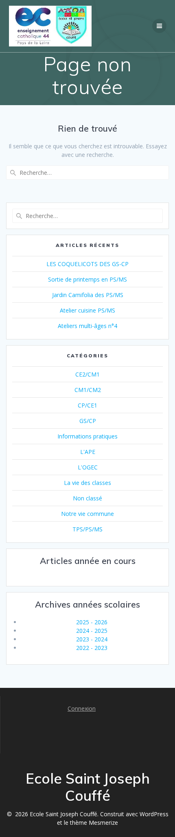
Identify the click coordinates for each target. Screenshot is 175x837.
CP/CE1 (87, 405)
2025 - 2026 (91, 622)
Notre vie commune (87, 514)
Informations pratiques (87, 436)
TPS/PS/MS (87, 529)
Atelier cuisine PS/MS (87, 310)
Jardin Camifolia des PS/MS (87, 295)
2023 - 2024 (91, 639)
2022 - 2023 (91, 648)
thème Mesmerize (94, 822)
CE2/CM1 (87, 374)
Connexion (82, 708)
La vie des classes (87, 483)
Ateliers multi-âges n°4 (87, 326)
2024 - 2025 (91, 630)
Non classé (87, 498)
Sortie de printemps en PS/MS (87, 279)
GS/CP (87, 421)
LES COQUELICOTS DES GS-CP (87, 264)
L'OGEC (88, 467)
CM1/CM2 (87, 390)
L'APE (87, 452)
